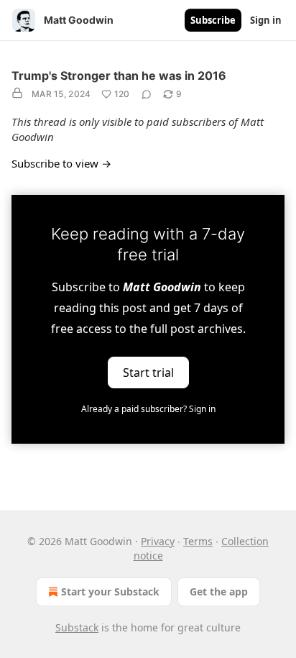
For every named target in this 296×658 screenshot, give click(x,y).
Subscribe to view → (61, 163)
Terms (198, 541)
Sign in (266, 20)
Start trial (148, 372)
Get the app (219, 591)
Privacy (158, 541)
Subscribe (213, 20)
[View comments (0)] (146, 94)
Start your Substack (110, 591)
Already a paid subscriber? (148, 409)
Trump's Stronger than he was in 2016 (118, 75)
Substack (76, 627)
